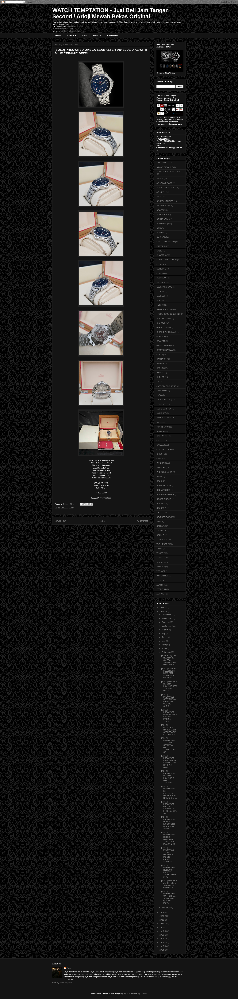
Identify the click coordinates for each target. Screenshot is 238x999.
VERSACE (160, 571)
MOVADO (160, 431)
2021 (161, 923)
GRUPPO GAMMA (164, 350)
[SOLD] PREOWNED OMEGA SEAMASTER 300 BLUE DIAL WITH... (169, 807)
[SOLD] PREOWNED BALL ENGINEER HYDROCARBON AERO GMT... (169, 792)
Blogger (144, 993)
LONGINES (161, 404)
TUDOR (159, 558)
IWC (158, 382)
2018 (161, 935)
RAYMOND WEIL (163, 485)
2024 (161, 912)
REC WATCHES (163, 490)
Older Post (142, 521)
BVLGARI (160, 237)
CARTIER (160, 246)
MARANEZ (161, 413)
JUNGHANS (161, 391)
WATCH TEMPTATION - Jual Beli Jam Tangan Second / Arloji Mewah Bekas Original (110, 13)
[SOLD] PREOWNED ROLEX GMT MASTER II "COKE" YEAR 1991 (168, 871)
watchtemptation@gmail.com (71, 31)
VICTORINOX (162, 576)
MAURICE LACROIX (165, 418)
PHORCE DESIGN (164, 472)
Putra (69, 968)
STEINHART (161, 540)
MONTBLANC (162, 427)
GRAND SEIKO (163, 345)
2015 (161, 946)
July (164, 633)
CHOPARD (161, 255)
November (166, 618)
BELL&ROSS (162, 206)
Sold (84, 36)
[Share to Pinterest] (92, 504)
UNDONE (160, 567)
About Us (97, 36)
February (166, 652)
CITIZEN (160, 264)
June (164, 637)
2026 (161, 607)
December (166, 615)
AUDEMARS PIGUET (165, 188)
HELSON (160, 364)
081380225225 (105, 498)
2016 (161, 942)
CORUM (160, 273)
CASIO (159, 251)
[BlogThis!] (84, 504)
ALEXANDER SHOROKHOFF (169, 172)
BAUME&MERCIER (164, 201)
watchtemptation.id (64, 29)
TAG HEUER (161, 544)
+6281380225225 (75, 26)
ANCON (159, 178)
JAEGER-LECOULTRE (166, 386)
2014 (161, 950)
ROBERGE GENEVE (165, 494)
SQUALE (160, 535)
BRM (158, 228)
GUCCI (159, 354)
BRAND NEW (162, 219)
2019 (161, 931)
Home (58, 36)
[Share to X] (86, 504)
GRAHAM (160, 341)
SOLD (71, 508)
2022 (161, 920)
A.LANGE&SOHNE (164, 167)
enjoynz (127, 993)
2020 (161, 927)
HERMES (160, 368)
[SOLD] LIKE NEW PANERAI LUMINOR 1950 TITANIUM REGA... (169, 686)
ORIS (158, 458)
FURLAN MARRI (163, 318)
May (164, 641)
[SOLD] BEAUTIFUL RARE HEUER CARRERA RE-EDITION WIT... (169, 729)
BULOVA (160, 233)
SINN (158, 521)
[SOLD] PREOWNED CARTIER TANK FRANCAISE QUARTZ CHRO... (169, 700)
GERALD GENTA (163, 327)
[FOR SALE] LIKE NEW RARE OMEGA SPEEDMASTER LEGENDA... (169, 660)
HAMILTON (161, 359)
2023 (161, 916)
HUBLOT (160, 377)
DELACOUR (161, 278)
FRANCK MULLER (164, 309)
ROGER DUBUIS (163, 499)
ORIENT (160, 454)
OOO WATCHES (163, 449)
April (164, 645)
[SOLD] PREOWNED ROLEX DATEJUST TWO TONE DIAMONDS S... (169, 838)
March (165, 648)
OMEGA (64, 508)
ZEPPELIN (161, 589)
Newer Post (60, 521)
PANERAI (160, 463)
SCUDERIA (161, 508)
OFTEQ (159, 440)
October (165, 622)
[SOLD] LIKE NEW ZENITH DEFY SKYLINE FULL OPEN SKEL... (169, 884)
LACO (159, 395)
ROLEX (159, 503)
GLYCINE (160, 336)
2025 (161, 611)
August (165, 630)
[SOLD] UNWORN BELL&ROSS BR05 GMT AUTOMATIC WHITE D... (169, 673)
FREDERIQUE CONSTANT (168, 314)
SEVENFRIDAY (163, 517)
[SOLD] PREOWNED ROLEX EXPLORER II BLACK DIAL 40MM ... (168, 823)
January (165, 908)
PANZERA (160, 467)
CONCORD (161, 269)
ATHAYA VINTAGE (164, 183)
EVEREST (160, 296)
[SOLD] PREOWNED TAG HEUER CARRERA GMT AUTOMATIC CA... (168, 745)
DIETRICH (161, 282)
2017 (161, 938)
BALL (158, 196)
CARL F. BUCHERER (165, 242)
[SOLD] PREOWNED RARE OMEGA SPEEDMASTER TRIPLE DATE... (168, 761)
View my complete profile (62, 983)
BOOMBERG (162, 214)
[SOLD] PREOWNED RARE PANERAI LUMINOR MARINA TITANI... (169, 715)
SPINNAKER (161, 531)
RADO (159, 481)
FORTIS (160, 305)
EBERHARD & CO (164, 287)
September (167, 626)
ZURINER (160, 594)
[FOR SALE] (161, 163)
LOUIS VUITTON (163, 409)
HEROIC (160, 372)
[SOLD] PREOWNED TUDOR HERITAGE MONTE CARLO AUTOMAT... (168, 855)
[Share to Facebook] (89, 504)
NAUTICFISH (162, 436)
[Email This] (81, 504)
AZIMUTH (160, 192)
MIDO (159, 422)
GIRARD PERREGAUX (166, 332)
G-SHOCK (160, 323)
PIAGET (159, 476)
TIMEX (159, 549)
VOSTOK (160, 580)
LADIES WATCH (163, 400)
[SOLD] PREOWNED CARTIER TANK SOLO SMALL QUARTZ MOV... (169, 897)
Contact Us (112, 36)
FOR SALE (71, 36)
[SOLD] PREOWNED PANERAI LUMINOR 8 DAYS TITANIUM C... (168, 777)
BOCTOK (160, 210)
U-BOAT (160, 562)
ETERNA (160, 291)
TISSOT (159, 553)
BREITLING (161, 224)
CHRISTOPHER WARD (166, 260)
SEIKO (159, 512)
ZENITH (159, 585)
